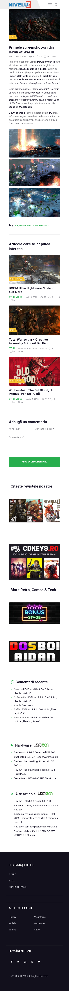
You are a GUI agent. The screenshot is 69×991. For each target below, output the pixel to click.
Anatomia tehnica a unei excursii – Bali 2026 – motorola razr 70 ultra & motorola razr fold (36, 818)
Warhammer (44, 225)
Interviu (13, 929)
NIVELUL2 (14, 976)
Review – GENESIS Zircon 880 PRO (32, 801)
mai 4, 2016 (21, 56)
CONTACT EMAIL (18, 887)
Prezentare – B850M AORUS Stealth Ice (35, 778)
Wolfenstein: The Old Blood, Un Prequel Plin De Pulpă (31, 392)
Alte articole (25, 794)
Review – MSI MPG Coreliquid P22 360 (34, 752)
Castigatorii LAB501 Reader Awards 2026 (36, 757)
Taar (54, 56)
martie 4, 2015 (32, 399)
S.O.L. (12, 880)
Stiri (12, 37)
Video (19, 279)
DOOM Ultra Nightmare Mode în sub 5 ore (31, 290)
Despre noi (27, 705)
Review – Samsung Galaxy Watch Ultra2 (35, 826)
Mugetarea (40, 917)
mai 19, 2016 (31, 297)
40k (16, 225)
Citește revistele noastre (31, 486)
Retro (37, 929)
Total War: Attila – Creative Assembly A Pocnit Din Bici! (28, 341)
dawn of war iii (25, 225)
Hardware (23, 745)
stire (35, 225)
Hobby (12, 917)
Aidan (21, 351)
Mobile (12, 923)
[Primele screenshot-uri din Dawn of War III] (34, 143)
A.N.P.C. (13, 874)
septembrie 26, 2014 (27, 348)
